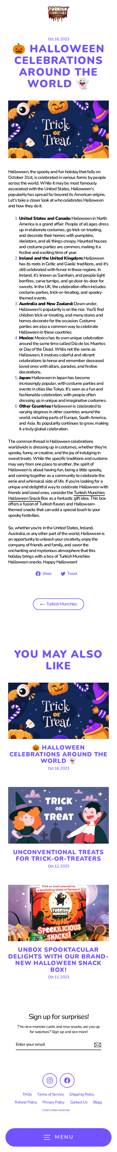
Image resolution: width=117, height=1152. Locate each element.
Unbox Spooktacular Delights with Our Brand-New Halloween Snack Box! (58, 960)
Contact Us (79, 1102)
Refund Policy (26, 1102)
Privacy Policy (53, 1102)
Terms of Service (50, 1094)
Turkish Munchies (61, 604)
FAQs (27, 1094)
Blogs (97, 1102)
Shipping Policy (81, 1094)
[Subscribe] (97, 1045)
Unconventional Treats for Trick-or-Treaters (58, 855)
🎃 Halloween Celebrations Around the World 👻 (59, 754)
